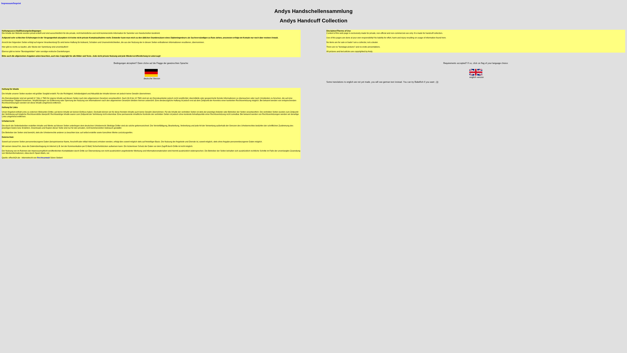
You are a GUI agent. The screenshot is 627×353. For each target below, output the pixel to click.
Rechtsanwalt (43, 158)
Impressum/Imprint (11, 3)
